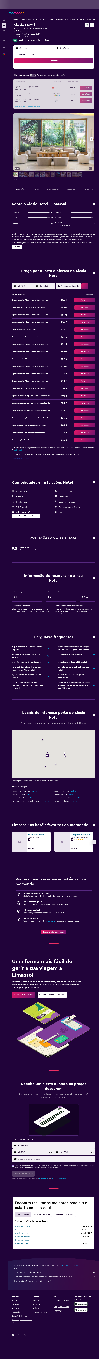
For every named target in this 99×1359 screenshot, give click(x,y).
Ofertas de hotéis (19, 19)
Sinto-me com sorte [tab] (42, 1214)
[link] (53, 932)
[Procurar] (4, 25)
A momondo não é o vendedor (28, 1272)
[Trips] (4, 47)
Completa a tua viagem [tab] (64, 1214)
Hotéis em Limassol (62, 19)
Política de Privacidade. (59, 1178)
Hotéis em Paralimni (22, 1243)
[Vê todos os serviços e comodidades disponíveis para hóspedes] (93, 482)
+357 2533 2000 (20, 37)
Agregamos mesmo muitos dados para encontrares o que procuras (43, 1277)
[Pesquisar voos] (4, 20)
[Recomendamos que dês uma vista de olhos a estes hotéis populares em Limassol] (93, 825)
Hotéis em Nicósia (22, 1240)
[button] (4, 13)
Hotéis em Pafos (21, 1233)
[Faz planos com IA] (4, 40)
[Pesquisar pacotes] (4, 35)
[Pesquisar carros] (4, 30)
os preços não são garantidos (68, 1265)
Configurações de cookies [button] (22, 458)
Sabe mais (18, 450)
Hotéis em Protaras (22, 1237)
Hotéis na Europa (33, 19)
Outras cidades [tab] (23, 1214)
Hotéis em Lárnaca (22, 1230)
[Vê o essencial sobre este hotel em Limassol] (93, 204)
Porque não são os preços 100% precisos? (32, 1281)
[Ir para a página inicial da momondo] (16, 13)
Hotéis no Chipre (47, 19)
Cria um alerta (49, 921)
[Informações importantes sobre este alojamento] (93, 578)
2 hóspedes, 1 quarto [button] (24, 54)
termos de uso (44, 1178)
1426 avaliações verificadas (39, 40)
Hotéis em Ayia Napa (23, 1226)
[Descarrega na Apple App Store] (81, 1310)
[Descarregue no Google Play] (81, 1304)
